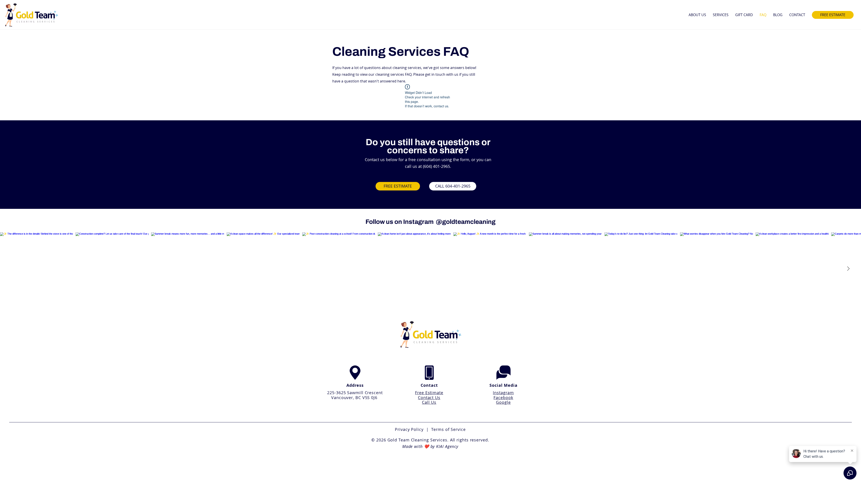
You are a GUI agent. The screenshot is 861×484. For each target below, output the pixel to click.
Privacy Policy (410, 429)
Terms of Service (448, 429)
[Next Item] (848, 268)
